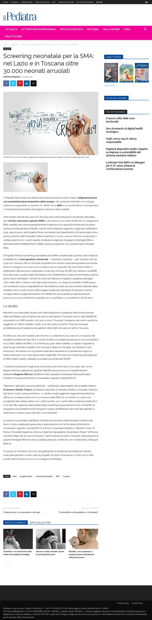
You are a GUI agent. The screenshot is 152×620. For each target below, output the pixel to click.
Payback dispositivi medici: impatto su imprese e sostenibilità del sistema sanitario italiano (127, 152)
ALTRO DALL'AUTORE (40, 523)
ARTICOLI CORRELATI (15, 523)
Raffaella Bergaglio (11, 77)
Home (5, 2)
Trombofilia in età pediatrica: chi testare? (78, 512)
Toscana (66, 476)
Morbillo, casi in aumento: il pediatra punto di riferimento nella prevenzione (81, 554)
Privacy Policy (123, 603)
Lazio (14, 476)
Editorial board (26, 2)
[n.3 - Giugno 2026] (111, 73)
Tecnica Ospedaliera (115, 112)
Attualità (11, 29)
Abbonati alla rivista (65, 2)
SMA (57, 476)
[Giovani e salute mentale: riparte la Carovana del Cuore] (50, 539)
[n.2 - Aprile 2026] (126, 73)
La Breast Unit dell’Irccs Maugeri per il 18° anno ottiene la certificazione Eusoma (125, 165)
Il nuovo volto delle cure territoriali (120, 120)
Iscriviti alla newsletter (84, 2)
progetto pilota (26, 476)
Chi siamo (14, 2)
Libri (54, 2)
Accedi (99, 2)
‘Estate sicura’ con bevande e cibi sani (21, 512)
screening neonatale (44, 476)
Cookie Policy (137, 603)
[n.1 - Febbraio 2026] (142, 73)
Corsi (127, 29)
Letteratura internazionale (38, 29)
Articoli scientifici (71, 29)
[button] (145, 29)
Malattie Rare (13, 36)
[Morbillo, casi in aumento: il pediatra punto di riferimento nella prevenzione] (83, 539)
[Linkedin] (146, 2)
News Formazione (42, 2)
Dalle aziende (111, 29)
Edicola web (109, 85)
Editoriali (93, 29)
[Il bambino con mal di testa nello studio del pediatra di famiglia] (18, 539)
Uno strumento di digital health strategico (124, 130)
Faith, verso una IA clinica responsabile (121, 140)
